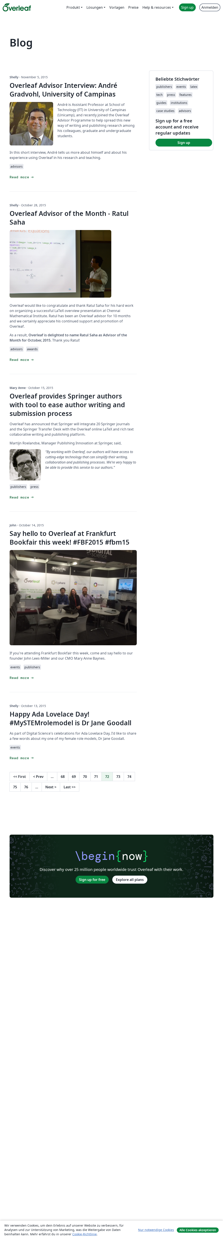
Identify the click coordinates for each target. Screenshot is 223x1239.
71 (96, 776)
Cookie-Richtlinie (84, 1234)
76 (26, 787)
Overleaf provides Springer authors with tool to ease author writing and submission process (67, 405)
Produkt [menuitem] (73, 7)
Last (70, 787)
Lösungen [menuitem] (94, 7)
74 (129, 776)
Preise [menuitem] (133, 7)
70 (85, 776)
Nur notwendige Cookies (156, 1230)
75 (15, 787)
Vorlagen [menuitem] (116, 7)
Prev (38, 776)
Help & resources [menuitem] (156, 7)
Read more (22, 177)
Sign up (183, 142)
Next (50, 787)
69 (74, 776)
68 (63, 776)
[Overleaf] (17, 7)
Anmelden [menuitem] (209, 7)
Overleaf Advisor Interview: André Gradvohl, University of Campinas (63, 89)
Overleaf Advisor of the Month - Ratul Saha (69, 218)
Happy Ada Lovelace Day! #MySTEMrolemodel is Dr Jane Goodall (70, 718)
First (19, 776)
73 (118, 776)
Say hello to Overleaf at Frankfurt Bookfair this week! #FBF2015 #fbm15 (69, 538)
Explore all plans (130, 879)
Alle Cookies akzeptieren (197, 1230)
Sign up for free (92, 879)
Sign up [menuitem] (187, 7)
